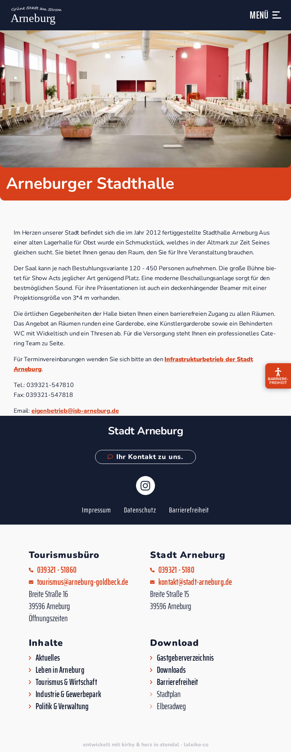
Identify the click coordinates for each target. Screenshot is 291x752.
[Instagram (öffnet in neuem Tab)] (145, 485)
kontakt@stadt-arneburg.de (195, 582)
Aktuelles (48, 658)
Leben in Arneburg (60, 670)
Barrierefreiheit (189, 510)
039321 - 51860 (57, 570)
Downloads (171, 670)
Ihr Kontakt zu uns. (149, 456)
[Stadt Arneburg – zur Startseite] (35, 15)
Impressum (96, 510)
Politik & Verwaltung (62, 706)
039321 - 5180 (176, 570)
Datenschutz (140, 510)
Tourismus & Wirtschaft (66, 682)
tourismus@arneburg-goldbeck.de (82, 582)
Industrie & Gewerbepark (68, 694)
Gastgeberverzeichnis (185, 658)
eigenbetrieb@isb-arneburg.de (75, 411)
